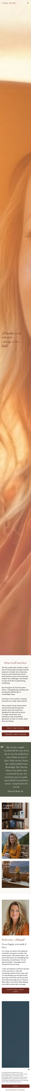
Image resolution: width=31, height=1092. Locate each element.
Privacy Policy (21, 1090)
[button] (28, 1069)
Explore (8, 805)
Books (7, 808)
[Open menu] (27, 3)
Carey (25, 855)
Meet (24, 853)
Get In (7, 863)
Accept (15, 1086)
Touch (6, 866)
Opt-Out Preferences (11, 1090)
